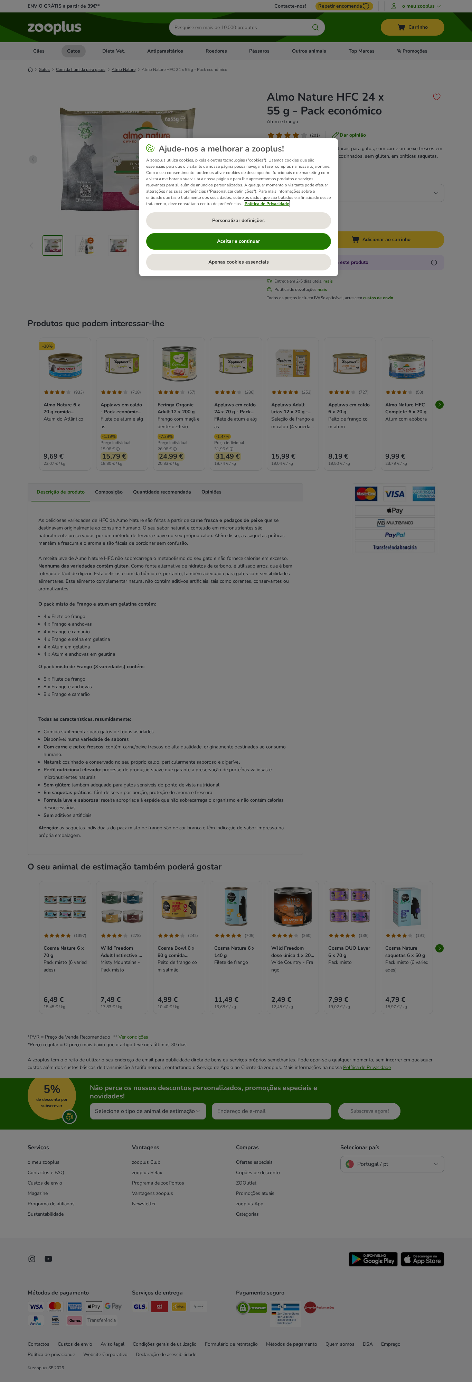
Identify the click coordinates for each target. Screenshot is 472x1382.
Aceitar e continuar (238, 241)
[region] (238, 207)
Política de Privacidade (267, 203)
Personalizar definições (238, 220)
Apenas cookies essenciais (238, 262)
